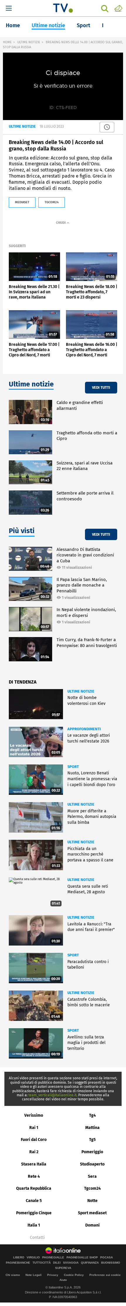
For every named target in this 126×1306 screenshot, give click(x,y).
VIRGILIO (33, 1257)
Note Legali (33, 1274)
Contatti (37, 1237)
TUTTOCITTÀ (42, 1262)
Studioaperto (92, 1164)
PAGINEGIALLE (53, 1257)
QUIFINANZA (90, 1262)
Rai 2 (33, 1151)
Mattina (92, 1127)
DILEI (57, 1262)
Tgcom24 (92, 1188)
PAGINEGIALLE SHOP (82, 1257)
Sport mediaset (92, 1212)
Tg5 (92, 1139)
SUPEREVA (63, 1268)
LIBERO (18, 1257)
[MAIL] (118, 8)
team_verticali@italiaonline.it (52, 1095)
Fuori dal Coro (34, 1139)
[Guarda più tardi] (107, 127)
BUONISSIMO (110, 1262)
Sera (92, 1176)
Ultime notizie (48, 25)
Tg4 (92, 1115)
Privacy (52, 1274)
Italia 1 (34, 1225)
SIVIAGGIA (71, 1262)
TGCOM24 (52, 202)
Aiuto (63, 1279)
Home (13, 25)
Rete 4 (34, 1176)
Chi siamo (13, 1274)
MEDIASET (22, 202)
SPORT (73, 766)
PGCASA (106, 1257)
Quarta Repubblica (33, 1188)
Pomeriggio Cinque (34, 1212)
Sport (83, 25)
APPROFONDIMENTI (84, 729)
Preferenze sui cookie (105, 1274)
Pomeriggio (92, 1151)
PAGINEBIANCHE (18, 1262)
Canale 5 (34, 1200)
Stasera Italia (33, 1164)
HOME (7, 42)
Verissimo (33, 1115)
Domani (92, 1225)
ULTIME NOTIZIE (28, 42)
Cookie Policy (74, 1274)
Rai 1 (33, 1127)
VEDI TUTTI (101, 387)
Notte (92, 1200)
